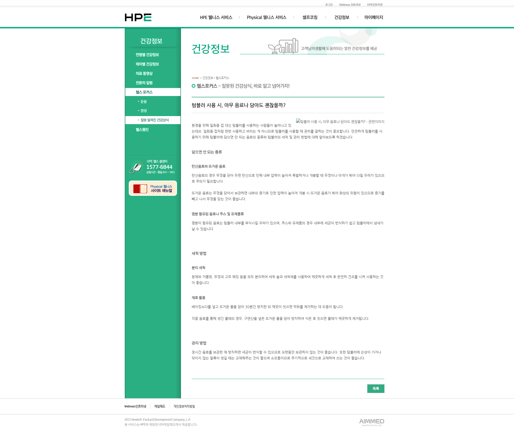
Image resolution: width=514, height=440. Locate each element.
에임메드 (159, 406)
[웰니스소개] (267, 19)
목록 (376, 389)
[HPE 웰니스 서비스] (216, 19)
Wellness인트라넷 (135, 406)
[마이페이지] (374, 19)
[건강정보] (341, 19)
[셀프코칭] (309, 19)
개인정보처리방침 (184, 406)
